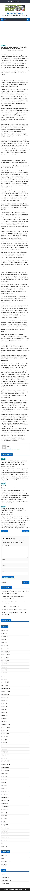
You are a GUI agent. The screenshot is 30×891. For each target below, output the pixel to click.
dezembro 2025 (6, 652)
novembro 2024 (6, 691)
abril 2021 (4, 822)
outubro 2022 (5, 767)
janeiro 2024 (5, 721)
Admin (13, 50)
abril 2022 (4, 785)
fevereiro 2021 (5, 828)
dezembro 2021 (5, 797)
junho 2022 (4, 779)
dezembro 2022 (6, 761)
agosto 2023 (5, 737)
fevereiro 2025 (5, 682)
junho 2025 (4, 670)
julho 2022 (4, 776)
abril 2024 (4, 712)
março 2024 (5, 715)
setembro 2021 (5, 806)
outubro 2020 (5, 837)
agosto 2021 (5, 809)
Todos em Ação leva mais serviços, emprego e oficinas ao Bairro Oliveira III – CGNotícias (15, 592)
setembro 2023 (5, 734)
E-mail (3, 565)
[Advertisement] (15, 32)
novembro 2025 (6, 655)
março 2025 (5, 679)
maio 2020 (4, 846)
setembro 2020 (5, 840)
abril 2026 (4, 642)
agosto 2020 (5, 843)
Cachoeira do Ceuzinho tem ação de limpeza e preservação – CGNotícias (13, 598)
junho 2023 (4, 743)
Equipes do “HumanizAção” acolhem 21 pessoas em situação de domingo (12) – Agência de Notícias (13, 510)
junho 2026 (4, 636)
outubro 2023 (5, 730)
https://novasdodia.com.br (13, 449)
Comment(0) (20, 50)
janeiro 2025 (5, 685)
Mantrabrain (23, 889)
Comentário (5, 546)
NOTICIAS (3, 45)
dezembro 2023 (6, 724)
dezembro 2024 (6, 688)
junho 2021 (4, 815)
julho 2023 (4, 740)
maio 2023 (4, 746)
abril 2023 (4, 749)
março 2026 (5, 645)
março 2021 (5, 825)
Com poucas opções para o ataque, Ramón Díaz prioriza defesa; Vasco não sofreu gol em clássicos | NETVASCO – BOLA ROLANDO (26, 531)
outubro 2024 (5, 694)
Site (3, 571)
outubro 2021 (5, 803)
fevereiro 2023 (5, 755)
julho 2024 (4, 703)
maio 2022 (4, 782)
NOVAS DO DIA (15, 13)
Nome (3, 559)
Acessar (4, 874)
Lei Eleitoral (4, 486)
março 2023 (5, 752)
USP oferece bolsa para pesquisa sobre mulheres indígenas (5, 531)
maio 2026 (4, 639)
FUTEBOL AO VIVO (6, 861)
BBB (3, 858)
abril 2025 (4, 676)
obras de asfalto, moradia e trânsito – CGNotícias (14, 609)
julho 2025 (4, 667)
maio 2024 (4, 709)
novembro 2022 (6, 764)
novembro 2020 (6, 834)
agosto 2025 (5, 664)
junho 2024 (4, 706)
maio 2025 (4, 673)
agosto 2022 (5, 773)
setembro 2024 (6, 697)
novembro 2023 (6, 727)
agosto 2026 (5, 630)
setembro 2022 (5, 770)
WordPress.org (5, 883)
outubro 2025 (5, 658)
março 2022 (5, 788)
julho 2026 (4, 633)
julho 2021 (4, 812)
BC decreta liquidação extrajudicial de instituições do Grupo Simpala (15, 613)
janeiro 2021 (5, 831)
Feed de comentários (7, 880)
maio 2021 (4, 819)
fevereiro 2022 (5, 791)
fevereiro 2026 (5, 648)
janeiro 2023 (5, 758)
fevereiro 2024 (5, 718)
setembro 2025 (5, 661)
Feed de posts (5, 877)
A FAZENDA (4, 855)
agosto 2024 (5, 700)
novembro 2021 (5, 800)
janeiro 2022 (5, 794)
